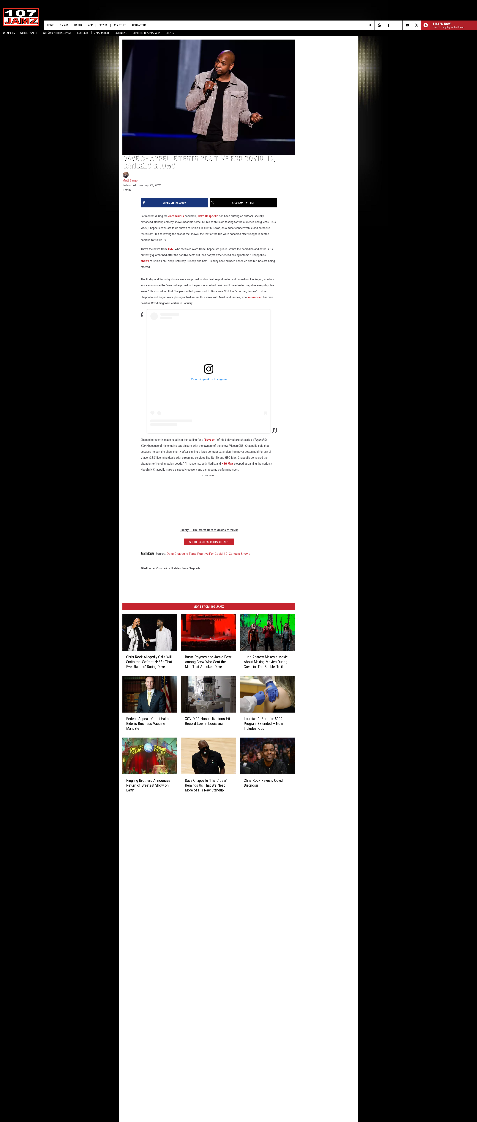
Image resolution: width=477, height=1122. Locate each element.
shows (145, 261)
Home (50, 25)
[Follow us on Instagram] (397, 25)
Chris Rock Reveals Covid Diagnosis (263, 783)
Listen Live (121, 32)
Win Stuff (120, 25)
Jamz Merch (101, 32)
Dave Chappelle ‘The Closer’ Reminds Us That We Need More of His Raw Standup (206, 785)
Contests (83, 32)
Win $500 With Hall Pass (57, 32)
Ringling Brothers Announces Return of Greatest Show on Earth (148, 785)
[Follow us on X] (416, 25)
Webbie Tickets (28, 32)
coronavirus (176, 216)
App (90, 25)
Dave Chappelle (208, 216)
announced (254, 297)
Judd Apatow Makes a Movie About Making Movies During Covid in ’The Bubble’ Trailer (266, 662)
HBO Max (227, 463)
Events (170, 32)
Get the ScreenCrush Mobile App (208, 541)
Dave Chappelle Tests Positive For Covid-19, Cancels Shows (208, 553)
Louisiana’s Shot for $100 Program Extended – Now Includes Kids (263, 723)
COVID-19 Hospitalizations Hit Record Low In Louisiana (207, 721)
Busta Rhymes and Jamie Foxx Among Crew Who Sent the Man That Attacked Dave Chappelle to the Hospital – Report (208, 662)
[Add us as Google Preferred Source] (379, 25)
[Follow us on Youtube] (407, 25)
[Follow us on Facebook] (388, 25)
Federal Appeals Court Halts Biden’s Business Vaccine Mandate (147, 723)
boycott (210, 440)
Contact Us (139, 25)
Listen (78, 25)
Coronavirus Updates (168, 568)
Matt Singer (130, 180)
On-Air (64, 25)
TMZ (171, 249)
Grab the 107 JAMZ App (146, 32)
